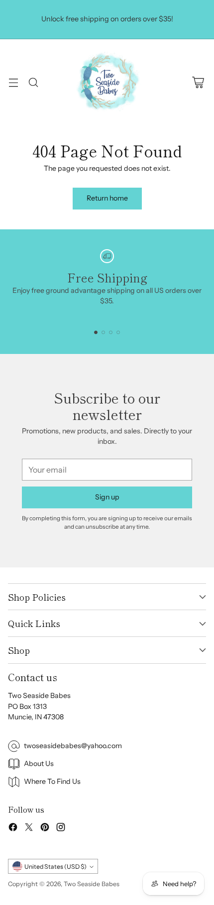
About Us (39, 763)
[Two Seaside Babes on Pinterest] (45, 828)
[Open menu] (13, 82)
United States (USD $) (55, 866)
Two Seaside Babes (91, 884)
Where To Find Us (52, 781)
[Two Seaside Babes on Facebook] (13, 828)
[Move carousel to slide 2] (103, 332)
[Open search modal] (33, 82)
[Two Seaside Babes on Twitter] (29, 828)
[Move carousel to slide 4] (118, 332)
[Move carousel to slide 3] (110, 332)
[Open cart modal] (198, 82)
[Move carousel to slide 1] (96, 332)
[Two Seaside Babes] (107, 82)
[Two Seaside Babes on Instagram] (61, 828)
